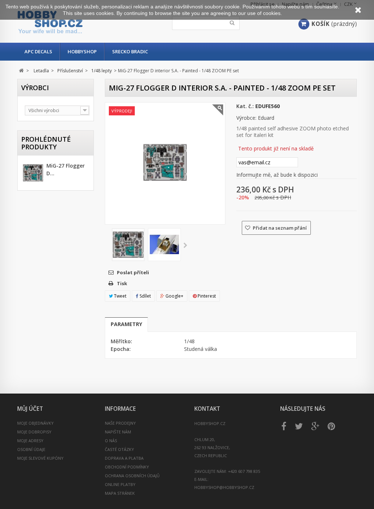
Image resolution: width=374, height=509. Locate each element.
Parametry (126, 324)
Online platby (120, 484)
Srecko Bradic (130, 51)
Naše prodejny (120, 423)
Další (185, 245)
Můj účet (30, 409)
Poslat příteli (133, 272)
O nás (111, 440)
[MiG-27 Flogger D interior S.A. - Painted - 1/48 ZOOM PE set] (128, 245)
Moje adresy (30, 440)
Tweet (119, 296)
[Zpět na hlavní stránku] (21, 70)
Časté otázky (119, 449)
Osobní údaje (31, 449)
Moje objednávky (35, 423)
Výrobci (35, 87)
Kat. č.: (245, 106)
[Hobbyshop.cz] (73, 22)
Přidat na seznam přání (279, 228)
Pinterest (206, 296)
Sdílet (144, 296)
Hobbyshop (82, 51)
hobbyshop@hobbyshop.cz (224, 487)
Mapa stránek (120, 493)
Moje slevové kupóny (40, 458)
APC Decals (38, 51)
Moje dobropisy (34, 432)
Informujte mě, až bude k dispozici (277, 174)
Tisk (122, 283)
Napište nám (118, 432)
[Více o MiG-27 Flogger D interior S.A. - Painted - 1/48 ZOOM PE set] (33, 174)
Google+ (173, 296)
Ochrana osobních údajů (132, 475)
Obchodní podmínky (127, 467)
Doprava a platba (124, 458)
